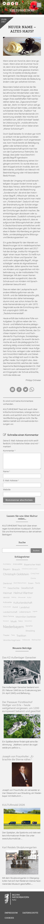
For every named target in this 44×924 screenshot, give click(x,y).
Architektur (7, 564)
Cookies (9, 918)
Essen (30, 583)
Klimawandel (21, 597)
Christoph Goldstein (16, 574)
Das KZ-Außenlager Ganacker (19, 657)
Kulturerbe (7, 602)
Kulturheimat (22, 10)
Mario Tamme (8, 616)
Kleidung (13, 597)
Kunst (15, 607)
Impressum (11, 912)
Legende (35, 611)
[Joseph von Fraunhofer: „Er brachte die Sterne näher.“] (22, 786)
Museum (6, 621)
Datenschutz (30, 912)
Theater (6, 635)
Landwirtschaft (10, 612)
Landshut (24, 607)
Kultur (29, 597)
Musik (14, 621)
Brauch (16, 569)
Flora (4, 587)
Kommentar (9, 451)
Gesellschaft (27, 588)
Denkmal (7, 583)
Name (6, 472)
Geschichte (13, 588)
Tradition (21, 636)
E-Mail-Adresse (11, 481)
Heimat (7, 593)
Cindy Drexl (35, 573)
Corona (33, 578)
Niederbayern (13, 627)
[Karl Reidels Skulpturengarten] (22, 874)
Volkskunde (26, 640)
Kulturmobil (7, 607)
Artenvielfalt (17, 564)
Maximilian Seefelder (26, 617)
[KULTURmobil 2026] (22, 829)
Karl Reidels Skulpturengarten (19, 847)
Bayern (6, 569)
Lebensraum (25, 612)
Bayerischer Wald (32, 565)
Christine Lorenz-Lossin (30, 569)
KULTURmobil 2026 (13, 805)
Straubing (30, 631)
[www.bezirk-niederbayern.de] (17, 899)
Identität (6, 598)
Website (7, 490)
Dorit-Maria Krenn (20, 583)
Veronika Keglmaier (12, 640)
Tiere (13, 635)
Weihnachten (36, 640)
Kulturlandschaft (22, 603)
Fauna (37, 583)
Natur (20, 621)
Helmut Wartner (23, 593)
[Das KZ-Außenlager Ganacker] (22, 683)
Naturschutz (28, 621)
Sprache (29, 626)
